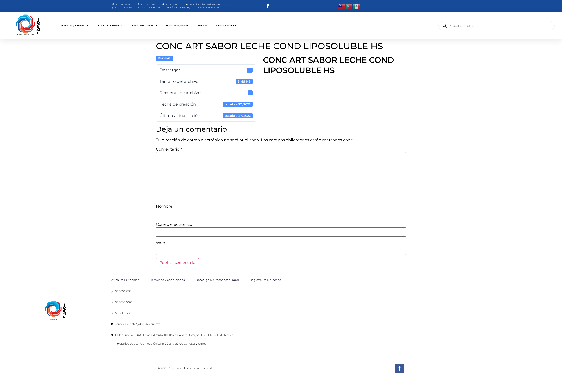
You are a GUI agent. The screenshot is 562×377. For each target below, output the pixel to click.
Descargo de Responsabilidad (217, 280)
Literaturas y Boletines (109, 25)
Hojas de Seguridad (177, 25)
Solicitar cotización (226, 25)
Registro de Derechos (265, 280)
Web (160, 243)
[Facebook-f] (399, 368)
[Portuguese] (349, 6)
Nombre (164, 206)
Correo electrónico (174, 224)
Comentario (169, 149)
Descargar (164, 58)
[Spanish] (356, 6)
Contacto (202, 25)
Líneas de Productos (142, 25)
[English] (342, 6)
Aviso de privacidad (125, 280)
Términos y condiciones (168, 280)
